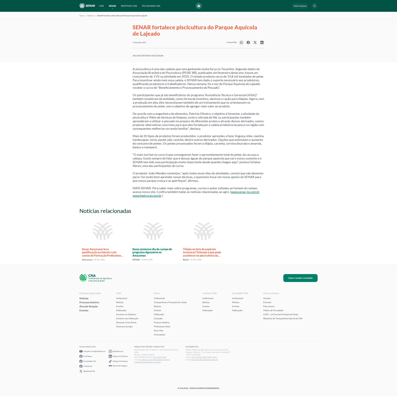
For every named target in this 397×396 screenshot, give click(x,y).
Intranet (267, 298)
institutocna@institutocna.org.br (147, 362)
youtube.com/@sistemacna (94, 351)
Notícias (90, 15)
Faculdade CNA (89, 361)
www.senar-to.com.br (245, 192)
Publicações (121, 310)
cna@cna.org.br (146, 359)
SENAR (112, 5)
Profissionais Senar (162, 326)
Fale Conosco (300, 5)
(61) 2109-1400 (159, 357)
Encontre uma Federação (127, 318)
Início (81, 15)
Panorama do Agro (124, 326)
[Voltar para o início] (199, 6)
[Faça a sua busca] (314, 6)
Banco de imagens (120, 366)
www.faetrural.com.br (147, 195)
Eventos (83, 310)
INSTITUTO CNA (129, 5)
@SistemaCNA (89, 371)
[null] (241, 42)
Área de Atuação (88, 306)
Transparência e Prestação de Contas (170, 302)
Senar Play (158, 330)
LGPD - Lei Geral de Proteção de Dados (280, 314)
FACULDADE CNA (151, 5)
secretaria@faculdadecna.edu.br (205, 359)
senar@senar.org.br (162, 359)
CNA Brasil (87, 366)
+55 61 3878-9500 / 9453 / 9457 (204, 357)
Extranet (267, 302)
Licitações (158, 318)
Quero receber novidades (300, 278)
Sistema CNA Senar (120, 356)
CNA (101, 5)
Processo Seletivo (89, 302)
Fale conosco (269, 306)
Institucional (121, 298)
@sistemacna (118, 351)
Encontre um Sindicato (126, 314)
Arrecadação (159, 334)
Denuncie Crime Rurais (126, 322)
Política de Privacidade (273, 310)
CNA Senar (87, 356)
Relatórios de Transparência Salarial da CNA (282, 318)
